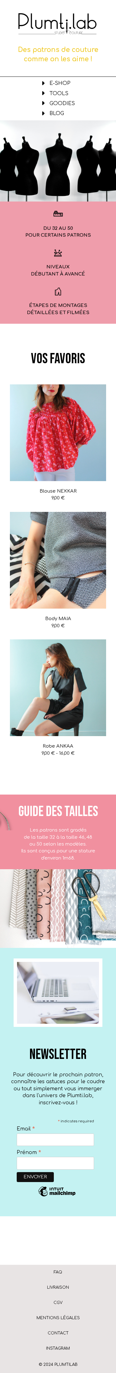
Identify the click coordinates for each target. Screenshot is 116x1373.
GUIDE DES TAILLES (58, 811)
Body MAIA (58, 618)
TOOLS (58, 93)
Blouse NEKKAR (58, 491)
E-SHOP (60, 83)
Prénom (29, 1152)
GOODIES (62, 103)
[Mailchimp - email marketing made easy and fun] (57, 1196)
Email (26, 1128)
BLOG (56, 113)
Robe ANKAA (58, 746)
